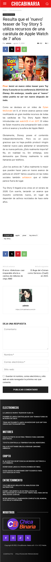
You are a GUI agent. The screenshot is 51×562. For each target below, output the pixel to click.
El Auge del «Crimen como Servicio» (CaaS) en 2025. (38, 273)
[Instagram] (13, 538)
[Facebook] (5, 49)
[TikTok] (20, 538)
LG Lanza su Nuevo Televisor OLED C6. (18, 413)
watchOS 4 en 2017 (29, 121)
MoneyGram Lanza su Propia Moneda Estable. (22, 467)
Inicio (5, 10)
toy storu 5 (33, 235)
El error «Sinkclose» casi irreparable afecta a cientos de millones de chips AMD (13, 274)
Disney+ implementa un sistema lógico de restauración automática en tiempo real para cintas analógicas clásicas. (25, 492)
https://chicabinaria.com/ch (25, 309)
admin (8, 43)
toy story (7, 239)
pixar (24, 235)
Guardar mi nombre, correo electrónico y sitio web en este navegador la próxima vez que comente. (24, 379)
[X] (11, 49)
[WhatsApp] (24, 49)
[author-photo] (25, 302)
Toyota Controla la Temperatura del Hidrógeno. (24, 443)
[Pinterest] (18, 49)
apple (17, 235)
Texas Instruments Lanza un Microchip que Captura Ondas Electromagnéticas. (25, 423)
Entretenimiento (15, 10)
